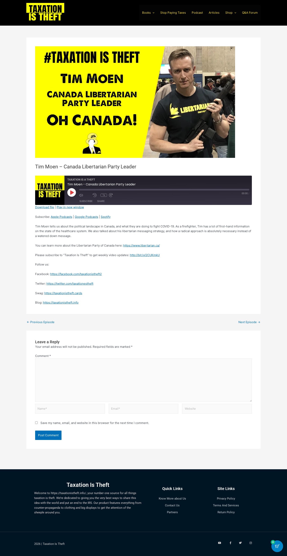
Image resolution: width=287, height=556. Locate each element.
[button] (152, 13)
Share (101, 201)
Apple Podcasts (61, 217)
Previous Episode (40, 322)
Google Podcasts (86, 217)
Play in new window (70, 207)
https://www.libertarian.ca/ (141, 245)
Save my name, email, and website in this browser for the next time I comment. (94, 423)
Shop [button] (229, 12)
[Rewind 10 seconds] (96, 195)
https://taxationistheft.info (60, 302)
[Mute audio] (85, 195)
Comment (43, 356)
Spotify (106, 217)
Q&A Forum (250, 12)
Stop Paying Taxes (173, 12)
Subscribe (86, 201)
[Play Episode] (71, 192)
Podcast (197, 12)
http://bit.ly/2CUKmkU (145, 255)
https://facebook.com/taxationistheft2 (76, 274)
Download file (44, 207)
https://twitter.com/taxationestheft (69, 283)
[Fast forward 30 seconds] (115, 195)
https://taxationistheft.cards (63, 293)
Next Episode (249, 322)
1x (103, 195)
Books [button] (146, 12)
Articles (214, 12)
